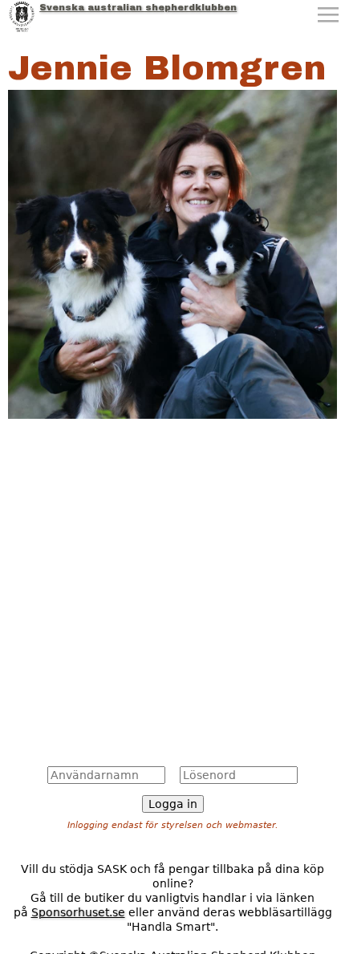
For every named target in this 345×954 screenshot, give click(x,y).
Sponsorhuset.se (78, 912)
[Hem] (21, 16)
